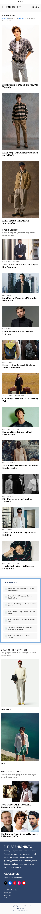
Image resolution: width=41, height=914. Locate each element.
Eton (3, 763)
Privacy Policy (14, 906)
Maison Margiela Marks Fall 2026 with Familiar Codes (20, 466)
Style (12, 463)
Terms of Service (24, 906)
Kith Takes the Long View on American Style (15, 221)
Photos (5, 463)
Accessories (8, 362)
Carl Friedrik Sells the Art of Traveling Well (20, 399)
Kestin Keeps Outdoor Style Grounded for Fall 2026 (20, 153)
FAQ (5, 897)
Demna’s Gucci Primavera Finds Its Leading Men (18, 433)
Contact (7, 893)
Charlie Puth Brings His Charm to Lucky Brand (18, 567)
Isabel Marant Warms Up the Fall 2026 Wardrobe (20, 86)
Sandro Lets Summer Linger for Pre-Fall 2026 (19, 533)
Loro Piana (6, 709)
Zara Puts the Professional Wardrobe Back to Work (19, 299)
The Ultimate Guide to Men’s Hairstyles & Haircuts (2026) (19, 835)
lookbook (21, 18)
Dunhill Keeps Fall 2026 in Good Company (17, 332)
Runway (5, 18)
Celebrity (17, 262)
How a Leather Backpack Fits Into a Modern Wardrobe (18, 366)
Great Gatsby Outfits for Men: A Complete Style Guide (16, 805)
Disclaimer (5, 906)
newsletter (18, 877)
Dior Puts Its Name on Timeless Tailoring (17, 500)
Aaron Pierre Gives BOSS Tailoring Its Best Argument (20, 265)
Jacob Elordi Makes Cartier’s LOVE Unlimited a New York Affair (20, 628)
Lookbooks (7, 295)
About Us (7, 895)
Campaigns (7, 262)
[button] (40, 2)
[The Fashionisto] (11, 7)
